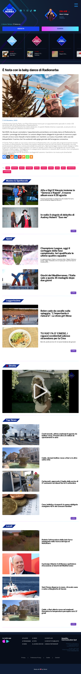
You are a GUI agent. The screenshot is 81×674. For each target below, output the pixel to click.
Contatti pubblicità (52, 641)
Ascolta (20, 28)
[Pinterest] (19, 157)
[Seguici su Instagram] (27, 11)
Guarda (60, 28)
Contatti (57, 657)
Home (5, 24)
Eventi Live (49, 638)
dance (22, 168)
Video (35, 638)
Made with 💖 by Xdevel (40, 669)
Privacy (23, 657)
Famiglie (29, 168)
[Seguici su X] (24, 11)
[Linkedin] (16, 157)
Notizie (10, 24)
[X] (8, 157)
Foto (35, 641)
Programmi (27, 641)
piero (63, 168)
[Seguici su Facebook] (21, 11)
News (25, 644)
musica (43, 168)
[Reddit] (12, 157)
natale (51, 168)
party (57, 168)
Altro (73, 292)
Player (25, 638)
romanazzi (7, 171)
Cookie (48, 657)
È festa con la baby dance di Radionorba (30, 70)
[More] (31, 157)
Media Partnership (52, 644)
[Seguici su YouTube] (35, 11)
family (37, 168)
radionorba (71, 168)
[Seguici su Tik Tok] (31, 11)
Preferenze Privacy (36, 657)
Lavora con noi (38, 644)
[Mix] (23, 157)
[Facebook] (4, 157)
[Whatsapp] (27, 157)
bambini (14, 168)
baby (7, 168)
